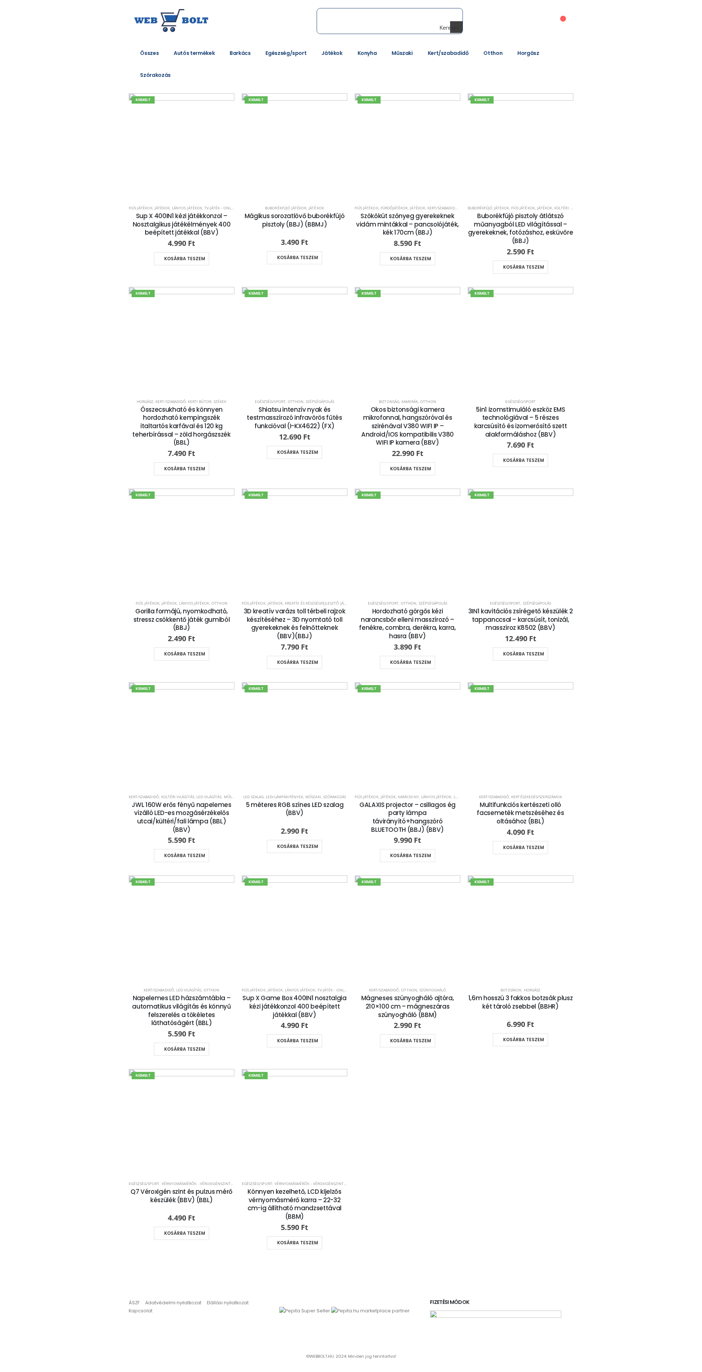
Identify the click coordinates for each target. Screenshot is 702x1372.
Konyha (367, 53)
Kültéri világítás (177, 796)
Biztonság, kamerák (398, 401)
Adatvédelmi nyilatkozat (173, 1303)
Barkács (240, 53)
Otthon (492, 53)
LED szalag (253, 796)
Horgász (528, 53)
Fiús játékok (140, 207)
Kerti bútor (199, 401)
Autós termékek (194, 53)
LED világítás (209, 796)
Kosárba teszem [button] (184, 258)
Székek (220, 401)
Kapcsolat (140, 1311)
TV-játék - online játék (226, 207)
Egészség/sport (285, 53)
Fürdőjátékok (394, 207)
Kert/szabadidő (448, 53)
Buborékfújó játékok (285, 207)
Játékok (332, 53)
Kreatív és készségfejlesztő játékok (320, 603)
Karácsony (408, 796)
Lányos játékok (187, 207)
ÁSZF (134, 1303)
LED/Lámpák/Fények (284, 796)
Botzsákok (511, 989)
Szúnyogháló (432, 989)
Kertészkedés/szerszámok (536, 796)
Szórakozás (155, 75)
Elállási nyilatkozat (228, 1303)
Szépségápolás (320, 401)
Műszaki (402, 53)
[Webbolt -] (178, 21)
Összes (149, 53)
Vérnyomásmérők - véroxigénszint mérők (203, 1183)
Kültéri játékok (569, 207)
